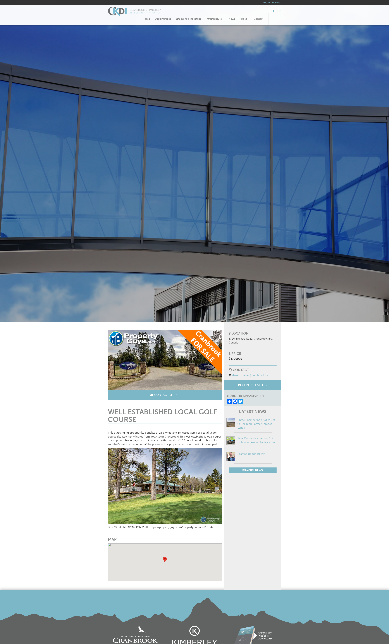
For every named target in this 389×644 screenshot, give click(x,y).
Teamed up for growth (251, 453)
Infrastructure (214, 18)
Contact (258, 18)
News (232, 18)
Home (146, 18)
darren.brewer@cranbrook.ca (250, 375)
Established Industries (188, 18)
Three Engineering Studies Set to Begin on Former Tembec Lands (256, 423)
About (244, 18)
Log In (266, 2)
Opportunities (163, 18)
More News (254, 470)
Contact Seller (166, 395)
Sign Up (276, 2)
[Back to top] (380, 635)
